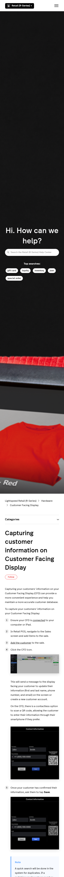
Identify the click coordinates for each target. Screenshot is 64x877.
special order (14, 278)
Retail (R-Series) (21, 6)
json (52, 270)
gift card (11, 270)
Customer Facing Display (24, 505)
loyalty (25, 270)
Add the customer (21, 643)
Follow (11, 577)
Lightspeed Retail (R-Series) (20, 501)
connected (39, 620)
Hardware (47, 501)
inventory (39, 270)
